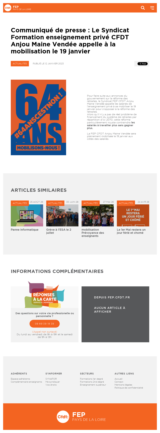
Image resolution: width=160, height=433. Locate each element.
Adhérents (19, 373)
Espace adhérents (20, 379)
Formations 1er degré (91, 379)
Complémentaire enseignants (26, 382)
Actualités (20, 63)
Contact (119, 382)
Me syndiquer (52, 382)
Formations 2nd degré (92, 382)
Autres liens (124, 373)
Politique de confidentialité (129, 387)
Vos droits (51, 385)
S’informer (53, 373)
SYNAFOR (51, 379)
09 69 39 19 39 (44, 323)
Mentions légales (123, 385)
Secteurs (87, 373)
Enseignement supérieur (93, 385)
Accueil (118, 379)
